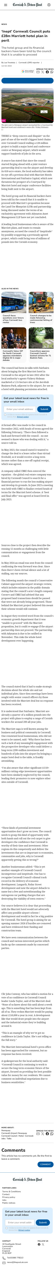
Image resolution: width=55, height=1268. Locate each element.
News (4, 24)
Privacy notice (23, 417)
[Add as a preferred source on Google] (28, 71)
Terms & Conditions (11, 1191)
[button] (5, 5)
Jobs (4, 1200)
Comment (45, 1164)
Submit (44, 409)
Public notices (8, 1203)
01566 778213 (16, 1258)
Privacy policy (8, 1197)
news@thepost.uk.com (17, 1262)
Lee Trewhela (9, 62)
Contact (5, 1194)
